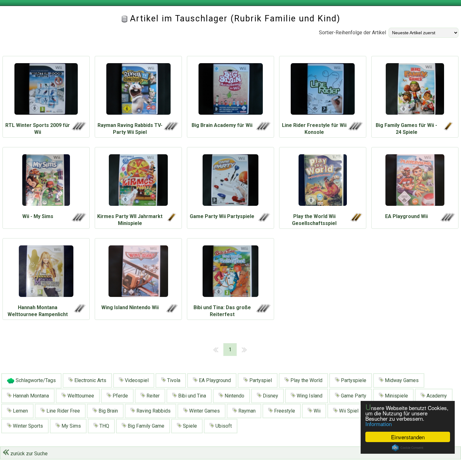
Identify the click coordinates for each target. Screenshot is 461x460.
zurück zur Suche (28, 454)
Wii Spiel (348, 411)
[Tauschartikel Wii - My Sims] (46, 181)
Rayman (246, 411)
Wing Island (308, 396)
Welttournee (80, 396)
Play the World (305, 380)
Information (378, 424)
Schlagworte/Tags (35, 380)
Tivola (173, 380)
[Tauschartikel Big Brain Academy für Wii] (230, 90)
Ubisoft (223, 426)
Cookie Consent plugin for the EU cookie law (407, 447)
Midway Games (401, 380)
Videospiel (136, 380)
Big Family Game (145, 426)
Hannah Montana (30, 396)
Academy (436, 396)
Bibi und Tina (191, 396)
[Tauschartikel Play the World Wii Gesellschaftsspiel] (323, 181)
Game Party (353, 396)
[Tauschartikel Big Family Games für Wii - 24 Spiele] (415, 90)
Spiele (189, 426)
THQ (103, 426)
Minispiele (396, 396)
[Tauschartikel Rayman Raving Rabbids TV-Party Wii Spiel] (138, 90)
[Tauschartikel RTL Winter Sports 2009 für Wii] (46, 90)
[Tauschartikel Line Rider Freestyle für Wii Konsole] (323, 90)
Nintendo (233, 396)
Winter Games (204, 411)
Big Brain (107, 411)
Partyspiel (260, 380)
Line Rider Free (62, 411)
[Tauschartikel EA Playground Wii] (415, 181)
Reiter (152, 396)
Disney (270, 396)
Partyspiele (353, 380)
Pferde (119, 396)
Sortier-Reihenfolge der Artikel (352, 33)
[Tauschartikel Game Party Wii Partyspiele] (230, 181)
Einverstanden (408, 437)
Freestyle (284, 411)
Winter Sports (27, 426)
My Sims (70, 426)
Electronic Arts (89, 380)
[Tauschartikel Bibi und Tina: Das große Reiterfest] (230, 273)
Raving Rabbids (153, 411)
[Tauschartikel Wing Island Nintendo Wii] (138, 273)
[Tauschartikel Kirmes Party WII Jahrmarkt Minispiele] (138, 181)
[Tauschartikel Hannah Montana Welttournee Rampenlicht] (46, 273)
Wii (316, 411)
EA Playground (214, 380)
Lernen (20, 411)
